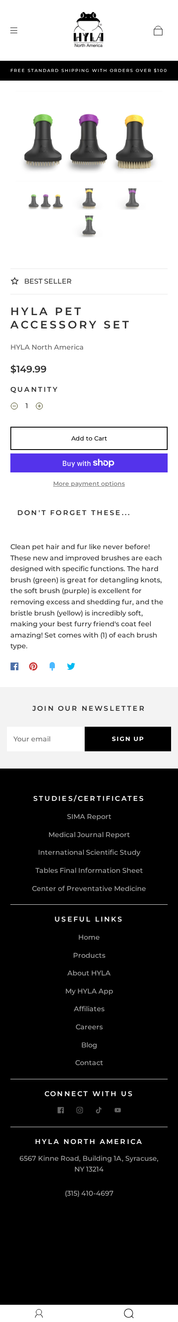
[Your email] (46, 739)
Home (89, 937)
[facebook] (60, 1110)
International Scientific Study (89, 852)
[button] (30, 138)
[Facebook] (14, 666)
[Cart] (158, 30)
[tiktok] (98, 1110)
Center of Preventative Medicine (89, 888)
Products (89, 955)
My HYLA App (89, 991)
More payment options (89, 484)
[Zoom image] (89, 138)
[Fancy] (52, 666)
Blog (89, 1045)
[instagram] (79, 1110)
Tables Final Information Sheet (89, 870)
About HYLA (89, 973)
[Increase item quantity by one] (39, 406)
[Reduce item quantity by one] (14, 406)
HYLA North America (47, 347)
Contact (89, 1063)
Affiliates (89, 1009)
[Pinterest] (33, 666)
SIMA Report (89, 817)
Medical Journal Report (89, 835)
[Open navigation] (19, 30)
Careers (89, 1027)
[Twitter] (71, 666)
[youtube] (117, 1110)
